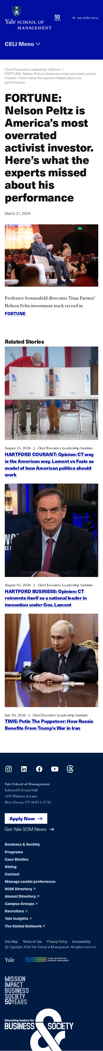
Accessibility (81, 941)
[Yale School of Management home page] (28, 17)
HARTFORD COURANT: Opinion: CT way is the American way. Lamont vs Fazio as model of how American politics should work (49, 464)
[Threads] (70, 771)
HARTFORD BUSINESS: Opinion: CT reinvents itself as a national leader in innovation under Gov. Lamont (46, 598)
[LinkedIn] (24, 771)
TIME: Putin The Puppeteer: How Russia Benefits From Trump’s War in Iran (49, 724)
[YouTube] (55, 771)
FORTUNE (15, 313)
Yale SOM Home (87, 18)
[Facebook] (39, 771)
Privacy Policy (57, 941)
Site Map (11, 941)
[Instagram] (8, 771)
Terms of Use (32, 941)
